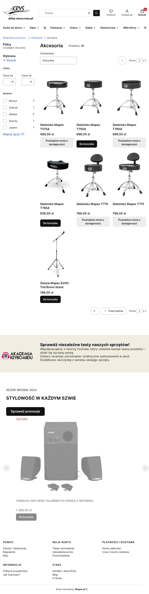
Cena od (8, 75)
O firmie (57, 578)
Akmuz (13, 100)
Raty (5, 555)
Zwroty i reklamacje (14, 548)
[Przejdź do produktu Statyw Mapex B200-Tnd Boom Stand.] (57, 255)
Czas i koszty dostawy (115, 551)
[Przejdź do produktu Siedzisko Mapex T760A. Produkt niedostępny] (129, 97)
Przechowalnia (61, 555)
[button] (96, 13)
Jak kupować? (11, 574)
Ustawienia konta (63, 551)
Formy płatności (111, 548)
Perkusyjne (37, 37)
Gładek (13, 114)
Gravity (13, 120)
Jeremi (13, 127)
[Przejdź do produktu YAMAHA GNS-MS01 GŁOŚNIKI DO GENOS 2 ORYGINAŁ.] (61, 456)
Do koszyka (87, 143)
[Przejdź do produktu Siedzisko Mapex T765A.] (57, 175)
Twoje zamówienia (63, 548)
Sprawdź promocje (25, 411)
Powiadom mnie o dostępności (57, 142)
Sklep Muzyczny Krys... (15, 37)
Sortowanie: (47, 53)
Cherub (13, 107)
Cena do (27, 75)
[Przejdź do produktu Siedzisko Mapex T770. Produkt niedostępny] (93, 175)
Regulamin (9, 551)
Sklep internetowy (70, 589)
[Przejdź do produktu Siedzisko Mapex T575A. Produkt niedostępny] (57, 97)
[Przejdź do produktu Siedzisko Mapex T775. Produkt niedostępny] (129, 175)
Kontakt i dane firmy (64, 570)
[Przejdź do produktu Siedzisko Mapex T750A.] (93, 97)
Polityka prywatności (15, 570)
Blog (55, 574)
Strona (132, 60)
